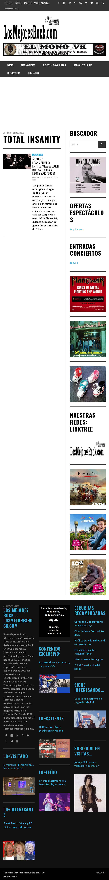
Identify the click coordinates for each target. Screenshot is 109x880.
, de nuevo (52, 784)
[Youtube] (97, 3)
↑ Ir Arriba (101, 872)
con (52, 781)
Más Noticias (38, 155)
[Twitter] (91, 3)
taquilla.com (77, 229)
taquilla (74, 262)
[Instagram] (64, 3)
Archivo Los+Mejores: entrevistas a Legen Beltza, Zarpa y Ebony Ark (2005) (45, 166)
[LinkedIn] (69, 3)
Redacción (36, 177)
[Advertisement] (54, 103)
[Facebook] (59, 3)
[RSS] (80, 3)
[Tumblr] (86, 3)
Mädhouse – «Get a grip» (88, 659)
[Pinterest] (75, 3)
